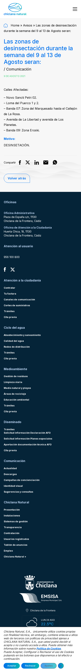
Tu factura (10, 293)
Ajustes (48, 665)
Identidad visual (13, 485)
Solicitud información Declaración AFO (27, 432)
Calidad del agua (14, 340)
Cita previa (10, 317)
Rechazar (30, 665)
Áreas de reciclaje (15, 393)
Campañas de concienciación (22, 480)
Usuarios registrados (16, 539)
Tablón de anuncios (15, 544)
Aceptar (11, 665)
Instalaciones (12, 515)
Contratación (11, 533)
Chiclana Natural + (15, 556)
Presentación (12, 509)
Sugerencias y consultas (18, 491)
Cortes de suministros (17, 305)
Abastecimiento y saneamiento (22, 335)
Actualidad (10, 468)
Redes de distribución (17, 346)
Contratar (9, 287)
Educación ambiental (16, 399)
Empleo (8, 550)
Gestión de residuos (16, 376)
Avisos (27, 25)
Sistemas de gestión (16, 521)
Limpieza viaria (13, 382)
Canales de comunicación (19, 299)
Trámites (9, 311)
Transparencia (13, 527)
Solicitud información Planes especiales (28, 438)
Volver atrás (17, 178)
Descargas (10, 474)
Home (14, 25)
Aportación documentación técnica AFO (28, 444)
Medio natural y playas (17, 388)
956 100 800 (12, 257)
